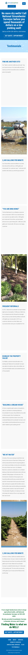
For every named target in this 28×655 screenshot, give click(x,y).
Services (20, 640)
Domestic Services (15, 642)
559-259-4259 (11, 6)
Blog (22, 644)
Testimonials (15, 647)
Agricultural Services (13, 644)
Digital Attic (17, 652)
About (14, 640)
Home (9, 640)
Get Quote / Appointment (14, 36)
